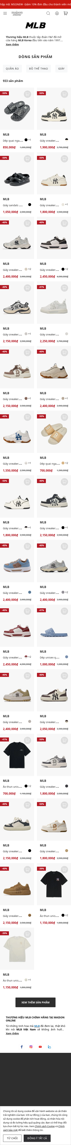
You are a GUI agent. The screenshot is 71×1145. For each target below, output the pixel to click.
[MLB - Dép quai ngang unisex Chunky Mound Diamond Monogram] (17, 109)
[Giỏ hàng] (66, 13)
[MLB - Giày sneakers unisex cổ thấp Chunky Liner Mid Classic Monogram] (54, 109)
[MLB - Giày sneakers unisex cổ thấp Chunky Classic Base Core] (54, 690)
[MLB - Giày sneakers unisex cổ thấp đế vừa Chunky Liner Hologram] (54, 755)
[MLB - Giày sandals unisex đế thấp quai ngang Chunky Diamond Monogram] (17, 173)
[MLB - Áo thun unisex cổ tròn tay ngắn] (17, 949)
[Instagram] (31, 1047)
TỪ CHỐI (12, 1138)
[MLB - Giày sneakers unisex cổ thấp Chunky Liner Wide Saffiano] (17, 690)
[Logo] (17, 13)
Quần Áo (12, 68)
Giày (61, 68)
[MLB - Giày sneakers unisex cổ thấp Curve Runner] (17, 302)
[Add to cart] (27, 94)
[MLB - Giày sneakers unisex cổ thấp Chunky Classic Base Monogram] (17, 819)
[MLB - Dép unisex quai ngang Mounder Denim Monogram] (54, 626)
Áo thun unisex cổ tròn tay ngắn (22, 980)
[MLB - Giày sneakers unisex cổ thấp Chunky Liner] (54, 173)
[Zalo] (49, 1047)
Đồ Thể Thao (38, 68)
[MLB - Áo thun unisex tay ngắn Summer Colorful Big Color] (54, 884)
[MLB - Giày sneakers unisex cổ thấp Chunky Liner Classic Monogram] (54, 238)
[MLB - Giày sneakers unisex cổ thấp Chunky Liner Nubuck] (17, 884)
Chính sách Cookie (45, 1126)
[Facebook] (21, 1047)
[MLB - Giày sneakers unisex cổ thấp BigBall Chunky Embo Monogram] (54, 367)
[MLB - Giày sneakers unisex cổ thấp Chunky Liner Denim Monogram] (17, 561)
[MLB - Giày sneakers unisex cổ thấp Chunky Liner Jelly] (54, 302)
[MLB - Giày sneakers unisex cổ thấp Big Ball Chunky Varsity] (17, 432)
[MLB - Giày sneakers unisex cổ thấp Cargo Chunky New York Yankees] (17, 238)
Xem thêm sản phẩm (35, 1002)
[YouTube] (40, 1047)
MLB (6, 135)
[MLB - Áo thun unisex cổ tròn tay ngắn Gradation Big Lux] (17, 755)
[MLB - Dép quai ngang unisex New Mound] (54, 432)
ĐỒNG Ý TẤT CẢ (37, 1138)
